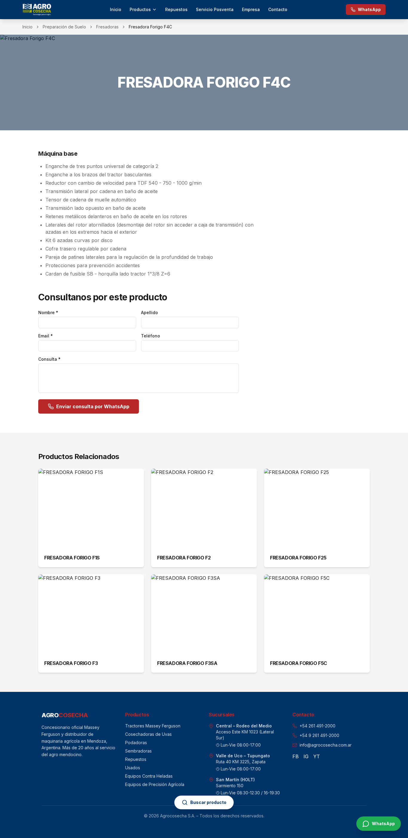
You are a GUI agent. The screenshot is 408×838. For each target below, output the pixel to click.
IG (306, 756)
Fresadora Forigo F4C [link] (150, 26)
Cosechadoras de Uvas (148, 734)
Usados (132, 767)
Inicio (115, 9)
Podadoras (136, 742)
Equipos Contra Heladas (149, 776)
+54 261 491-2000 (317, 725)
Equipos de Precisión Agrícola (154, 784)
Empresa (251, 9)
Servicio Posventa (215, 9)
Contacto (277, 9)
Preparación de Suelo (64, 26)
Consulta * (49, 359)
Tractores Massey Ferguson (152, 725)
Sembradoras (138, 750)
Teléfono (150, 335)
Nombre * (48, 312)
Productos (140, 9)
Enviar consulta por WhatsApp (92, 406)
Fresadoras (107, 26)
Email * (45, 335)
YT (316, 756)
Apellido (149, 312)
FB (295, 756)
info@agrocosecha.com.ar (326, 744)
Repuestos (176, 9)
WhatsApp (369, 9)
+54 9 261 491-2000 (319, 735)
